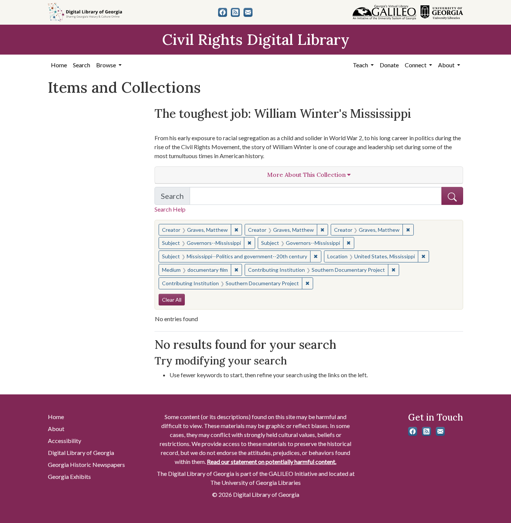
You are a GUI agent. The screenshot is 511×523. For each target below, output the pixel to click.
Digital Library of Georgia (81, 452)
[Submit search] (452, 196)
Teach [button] (361, 64)
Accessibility (64, 440)
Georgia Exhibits (69, 476)
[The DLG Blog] (235, 12)
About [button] (447, 64)
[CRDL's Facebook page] (222, 12)
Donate (389, 64)
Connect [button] (416, 64)
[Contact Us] (248, 12)
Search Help (170, 209)
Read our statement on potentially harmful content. (271, 461)
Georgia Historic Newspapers (86, 464)
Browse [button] (106, 64)
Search (81, 64)
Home (59, 64)
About (56, 428)
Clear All (171, 299)
